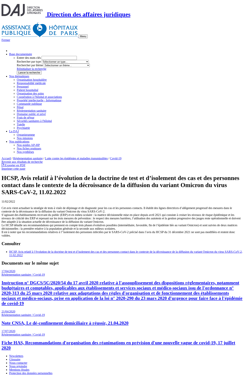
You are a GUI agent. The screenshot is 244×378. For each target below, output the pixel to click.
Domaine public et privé (31, 114)
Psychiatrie (23, 127)
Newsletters (16, 356)
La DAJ (14, 131)
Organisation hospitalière (32, 79)
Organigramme (26, 134)
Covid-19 (115, 158)
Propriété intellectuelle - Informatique (39, 100)
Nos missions (25, 138)
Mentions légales (19, 369)
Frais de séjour (25, 117)
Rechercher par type (29, 61)
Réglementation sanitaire (31, 110)
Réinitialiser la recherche (31, 68)
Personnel (23, 86)
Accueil (6, 158)
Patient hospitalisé (27, 90)
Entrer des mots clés (29, 57)
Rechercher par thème (30, 65)
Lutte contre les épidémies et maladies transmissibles (76, 158)
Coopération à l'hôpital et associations (39, 97)
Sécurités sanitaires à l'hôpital (34, 121)
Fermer (6, 40)
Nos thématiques (19, 76)
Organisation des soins (30, 93)
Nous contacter (18, 362)
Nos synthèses (25, 151)
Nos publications (19, 141)
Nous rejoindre (18, 366)
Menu (83, 36)
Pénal (20, 107)
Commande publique (29, 103)
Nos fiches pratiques (29, 148)
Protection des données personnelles (30, 373)
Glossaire (14, 359)
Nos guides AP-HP (28, 145)
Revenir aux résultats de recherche (22, 161)
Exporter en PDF (15, 165)
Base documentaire (20, 54)
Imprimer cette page (13, 168)
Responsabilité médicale (31, 83)
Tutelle (21, 124)
